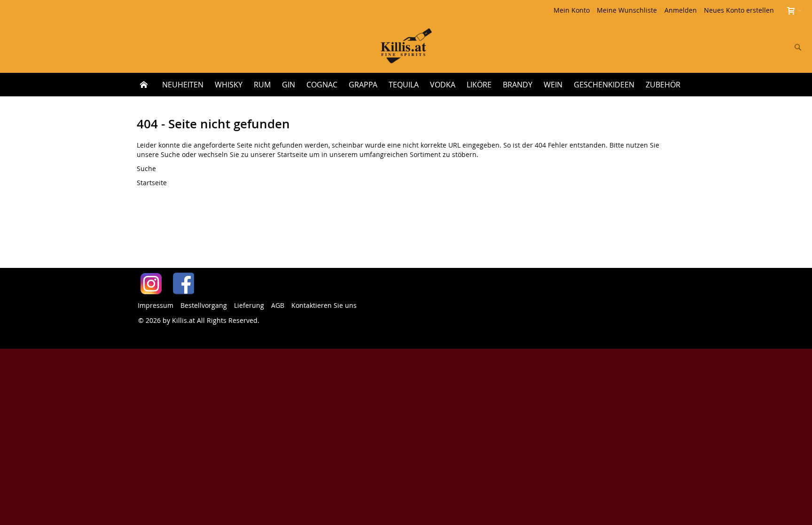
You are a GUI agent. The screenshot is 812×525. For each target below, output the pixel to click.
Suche (170, 154)
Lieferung (249, 305)
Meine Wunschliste (627, 10)
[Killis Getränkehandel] (406, 46)
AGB (277, 305)
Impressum (155, 305)
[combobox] (735, 47)
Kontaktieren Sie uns (324, 305)
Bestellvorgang (203, 305)
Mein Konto (572, 10)
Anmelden (680, 10)
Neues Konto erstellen (739, 10)
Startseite (292, 154)
